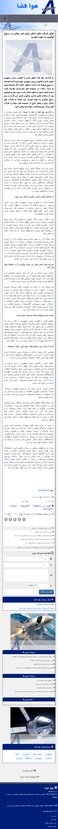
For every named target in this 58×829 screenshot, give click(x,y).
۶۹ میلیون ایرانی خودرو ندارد (45, 680)
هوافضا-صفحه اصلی (28, 777)
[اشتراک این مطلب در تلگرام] (19, 519)
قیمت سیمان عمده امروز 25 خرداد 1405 (42, 660)
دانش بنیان (48, 509)
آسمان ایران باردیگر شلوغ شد (45, 687)
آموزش (25, 754)
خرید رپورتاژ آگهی (50, 823)
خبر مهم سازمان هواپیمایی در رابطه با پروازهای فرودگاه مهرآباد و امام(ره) (33, 656)
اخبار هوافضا (28, 771)
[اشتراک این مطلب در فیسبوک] (10, 519)
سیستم (38, 758)
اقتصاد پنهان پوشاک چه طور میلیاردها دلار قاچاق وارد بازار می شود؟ (34, 667)
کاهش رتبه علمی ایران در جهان (44, 532)
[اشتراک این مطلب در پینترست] (15, 519)
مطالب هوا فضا (51, 826)
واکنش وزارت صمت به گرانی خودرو (43, 664)
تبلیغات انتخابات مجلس (45, 604)
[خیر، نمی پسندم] (9, 514)
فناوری (48, 754)
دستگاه (11, 462)
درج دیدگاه (45, 592)
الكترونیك (25, 506)
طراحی (19, 758)
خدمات (51, 380)
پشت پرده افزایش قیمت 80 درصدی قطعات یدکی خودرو (37, 539)
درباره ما (53, 816)
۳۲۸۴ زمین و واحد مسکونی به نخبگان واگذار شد (39, 543)
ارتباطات (50, 304)
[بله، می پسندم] (21, 514)
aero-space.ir (43, 490)
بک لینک (53, 819)
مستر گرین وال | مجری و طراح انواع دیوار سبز (36, 608)
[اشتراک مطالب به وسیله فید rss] (6, 519)
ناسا (17, 754)
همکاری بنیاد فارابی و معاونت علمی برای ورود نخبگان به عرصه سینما (33, 535)
